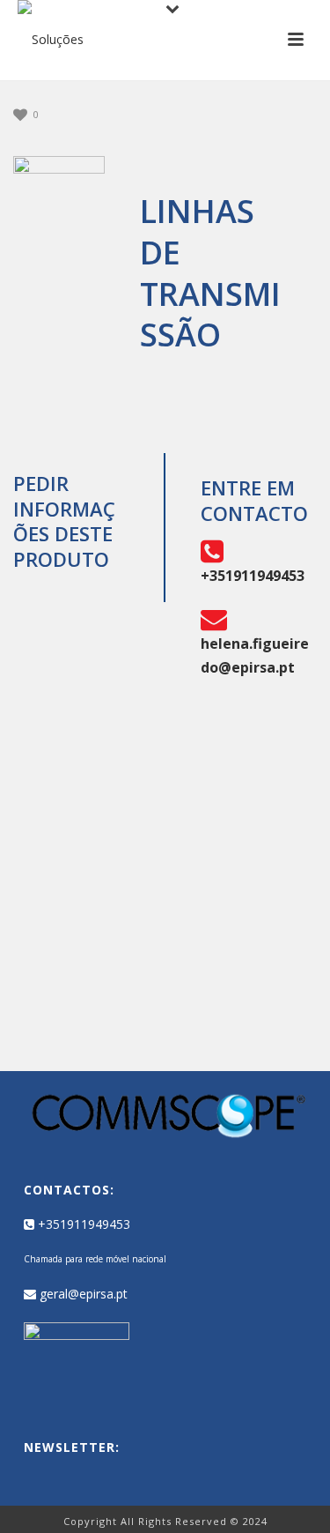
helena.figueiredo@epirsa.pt (255, 655)
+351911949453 (82, 1224)
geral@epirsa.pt (82, 1293)
